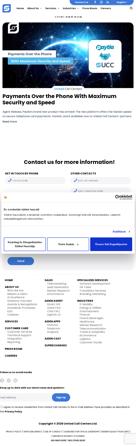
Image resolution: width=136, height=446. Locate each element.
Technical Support (19, 335)
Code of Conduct (52, 431)
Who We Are (15, 290)
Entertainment (89, 311)
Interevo (52, 325)
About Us (33, 8)
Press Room (89, 8)
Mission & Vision (17, 294)
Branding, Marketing (93, 294)
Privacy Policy (13, 411)
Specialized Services (92, 280)
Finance (85, 315)
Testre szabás (66, 244)
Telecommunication (93, 329)
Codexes (13, 315)
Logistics (85, 339)
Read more (9, 121)
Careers (106, 8)
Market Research (58, 291)
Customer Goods (91, 342)
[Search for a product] (131, 8)
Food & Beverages (91, 318)
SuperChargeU (56, 345)
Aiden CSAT (53, 338)
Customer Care (16, 328)
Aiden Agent (54, 301)
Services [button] (50, 8)
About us (12, 287)
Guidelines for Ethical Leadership (81, 431)
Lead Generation (58, 287)
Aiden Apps (52, 321)
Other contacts (83, 173)
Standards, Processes (21, 308)
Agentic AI (53, 315)
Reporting (13, 342)
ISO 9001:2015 (58, 440)
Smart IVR (53, 304)
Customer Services (19, 332)
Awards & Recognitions (22, 304)
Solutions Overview (19, 301)
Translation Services (93, 291)
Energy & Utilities (90, 308)
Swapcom (53, 328)
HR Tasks (85, 287)
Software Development (95, 284)
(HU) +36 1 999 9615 (88, 180)
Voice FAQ (54, 308)
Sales (49, 280)
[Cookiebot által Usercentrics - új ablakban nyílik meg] (117, 197)
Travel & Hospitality (92, 332)
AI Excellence (16, 297)
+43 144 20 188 (20, 180)
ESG (9, 311)
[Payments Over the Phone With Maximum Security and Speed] (68, 57)
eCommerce (55, 294)
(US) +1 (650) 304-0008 (90, 191)
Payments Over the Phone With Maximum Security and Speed (59, 99)
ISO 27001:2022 (76, 440)
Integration (14, 338)
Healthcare (87, 322)
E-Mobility (86, 304)
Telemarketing (56, 284)
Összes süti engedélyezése (111, 244)
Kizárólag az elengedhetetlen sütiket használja (25, 244)
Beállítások (119, 231)
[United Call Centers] (6, 8)
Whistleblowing (32, 431)
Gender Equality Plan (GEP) (115, 431)
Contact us (81, 2)
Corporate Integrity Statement (68, 436)
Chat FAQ (53, 311)
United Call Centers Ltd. (80, 424)
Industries (69, 8)
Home (20, 8)
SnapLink (53, 332)
